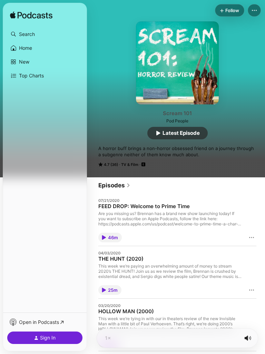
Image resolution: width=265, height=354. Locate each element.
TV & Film (129, 164)
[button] (45, 34)
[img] (31, 15)
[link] (114, 185)
